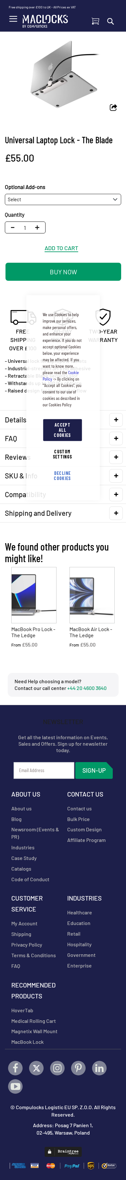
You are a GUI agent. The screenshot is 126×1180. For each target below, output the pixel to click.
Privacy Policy (26, 944)
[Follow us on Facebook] (15, 1068)
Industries (23, 847)
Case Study (24, 858)
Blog (16, 819)
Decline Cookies (62, 475)
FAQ (15, 966)
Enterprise (79, 965)
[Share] (113, 108)
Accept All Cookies (62, 430)
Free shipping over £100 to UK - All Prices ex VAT (42, 7)
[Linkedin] (99, 1068)
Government (81, 955)
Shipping (21, 934)
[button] (39, 227)
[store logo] (45, 20)
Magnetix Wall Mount (34, 1031)
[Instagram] (57, 1068)
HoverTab (22, 1010)
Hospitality (79, 944)
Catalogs (21, 868)
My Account (24, 923)
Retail (73, 933)
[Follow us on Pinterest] (78, 1068)
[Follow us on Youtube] (15, 1086)
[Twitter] (36, 1068)
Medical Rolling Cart (33, 1021)
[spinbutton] (25, 227)
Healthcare (79, 912)
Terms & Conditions (33, 955)
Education (78, 923)
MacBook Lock (27, 1042)
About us (21, 808)
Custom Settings (62, 453)
